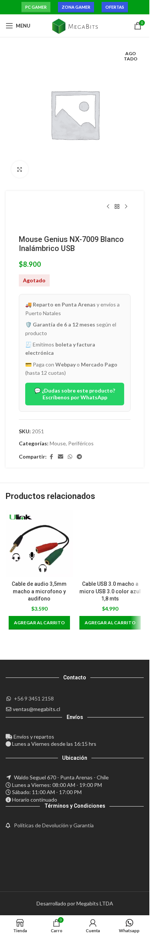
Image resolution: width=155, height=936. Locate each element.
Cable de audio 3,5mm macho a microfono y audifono (39, 591)
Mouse (58, 443)
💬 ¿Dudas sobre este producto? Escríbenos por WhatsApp (74, 393)
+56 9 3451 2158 (34, 698)
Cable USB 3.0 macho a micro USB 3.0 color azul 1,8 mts (110, 591)
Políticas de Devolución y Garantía (54, 825)
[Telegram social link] (79, 457)
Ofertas (114, 7)
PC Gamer (36, 7)
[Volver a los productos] (117, 206)
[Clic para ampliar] (19, 169)
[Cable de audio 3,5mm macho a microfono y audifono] (39, 543)
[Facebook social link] (51, 457)
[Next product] (126, 206)
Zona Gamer (76, 7)
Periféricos (81, 443)
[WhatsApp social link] (69, 457)
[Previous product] (107, 206)
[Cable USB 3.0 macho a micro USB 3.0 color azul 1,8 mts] (110, 543)
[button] (39, 623)
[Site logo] (74, 25)
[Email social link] (60, 457)
